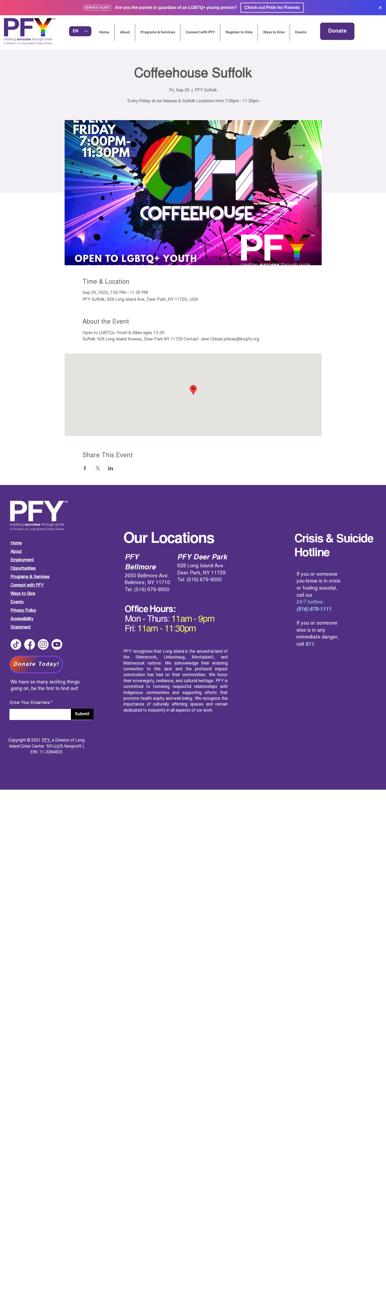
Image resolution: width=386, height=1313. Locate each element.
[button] (300, 32)
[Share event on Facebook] (84, 468)
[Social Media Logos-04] (16, 644)
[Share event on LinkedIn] (110, 468)
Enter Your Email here (30, 703)
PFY (45, 740)
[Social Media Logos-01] (29, 644)
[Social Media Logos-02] (43, 644)
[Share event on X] (97, 468)
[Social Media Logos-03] (56, 644)
